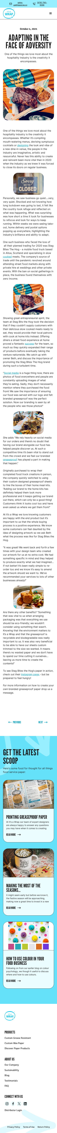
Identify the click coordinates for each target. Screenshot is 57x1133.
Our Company (12, 1065)
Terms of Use (29, 1127)
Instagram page (30, 674)
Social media (11, 372)
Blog (7, 1075)
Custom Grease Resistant (18, 1038)
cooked (7, 256)
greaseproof (10, 459)
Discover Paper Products (17, 1048)
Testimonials (11, 1081)
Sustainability (12, 1070)
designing (22, 145)
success (29, 343)
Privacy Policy (13, 1127)
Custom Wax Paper (14, 1043)
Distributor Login (13, 1110)
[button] (50, 13)
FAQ (7, 1086)
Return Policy (44, 1127)
